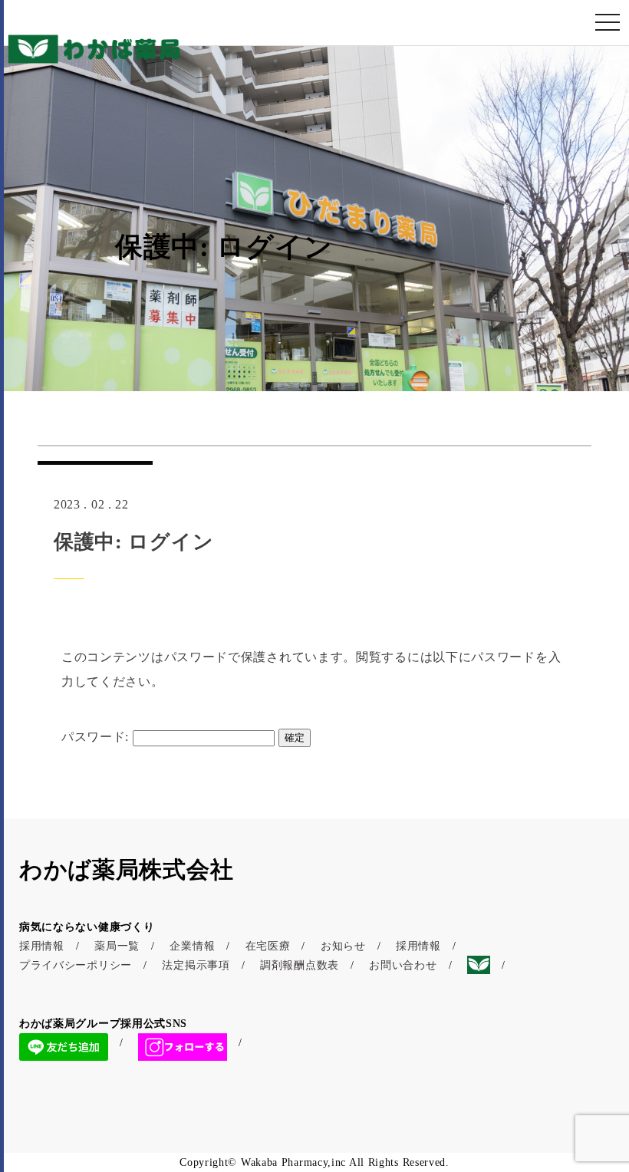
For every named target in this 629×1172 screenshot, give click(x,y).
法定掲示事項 (195, 965)
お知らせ (343, 946)
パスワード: (97, 736)
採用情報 (41, 946)
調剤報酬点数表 (299, 965)
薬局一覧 (117, 946)
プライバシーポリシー (75, 965)
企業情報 (192, 946)
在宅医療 (268, 946)
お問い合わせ (402, 965)
